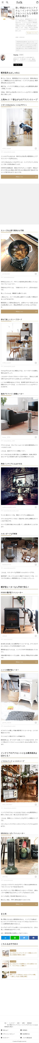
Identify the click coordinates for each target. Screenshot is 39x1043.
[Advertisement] (19, 204)
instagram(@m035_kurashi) (9, 151)
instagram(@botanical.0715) (9, 568)
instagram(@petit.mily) (8, 880)
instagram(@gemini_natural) (9, 726)
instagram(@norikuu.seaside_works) (11, 510)
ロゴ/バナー (6, 1037)
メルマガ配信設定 (27, 1037)
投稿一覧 (17, 64)
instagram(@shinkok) (8, 639)
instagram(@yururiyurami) (9, 277)
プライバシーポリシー (9, 1034)
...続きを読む (33, 60)
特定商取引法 (26, 1034)
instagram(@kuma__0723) (9, 440)
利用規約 (24, 1030)
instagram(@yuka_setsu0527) (10, 808)
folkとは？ (5, 1030)
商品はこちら (19, 176)
